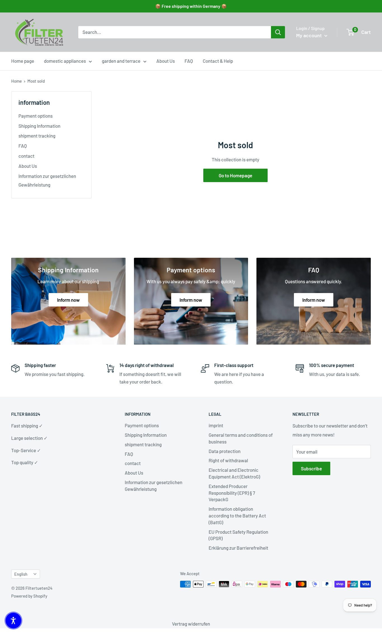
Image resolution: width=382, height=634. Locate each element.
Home (16, 80)
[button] (13, 621)
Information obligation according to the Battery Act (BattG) (237, 515)
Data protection (224, 451)
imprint (216, 425)
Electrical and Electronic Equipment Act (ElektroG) (234, 473)
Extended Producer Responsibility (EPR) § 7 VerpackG (232, 492)
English (20, 574)
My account (309, 35)
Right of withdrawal (228, 460)
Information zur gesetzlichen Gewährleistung (47, 180)
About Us (165, 61)
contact (26, 156)
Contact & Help (218, 61)
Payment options (35, 116)
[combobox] (174, 32)
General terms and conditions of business (241, 438)
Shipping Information (39, 126)
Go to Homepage (235, 175)
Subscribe (311, 468)
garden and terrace (121, 61)
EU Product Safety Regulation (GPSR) (238, 535)
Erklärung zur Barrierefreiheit (238, 548)
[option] (278, 32)
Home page (22, 61)
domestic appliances (65, 61)
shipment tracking (36, 135)
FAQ (189, 61)
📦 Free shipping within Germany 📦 (191, 6)
